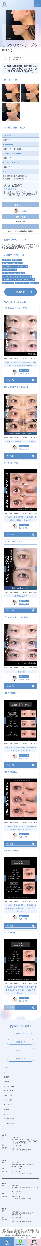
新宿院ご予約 (20, 1033)
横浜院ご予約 (20, 1059)
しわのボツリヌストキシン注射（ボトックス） (17, 280)
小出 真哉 (24, 211)
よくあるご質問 (9, 1086)
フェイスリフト (21, 283)
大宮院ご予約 (20, 1050)
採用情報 (7, 1109)
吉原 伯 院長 (23, 528)
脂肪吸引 (16, 260)
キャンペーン (8, 1105)
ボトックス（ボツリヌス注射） (12, 273)
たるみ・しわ (7, 283)
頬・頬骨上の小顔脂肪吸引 (11, 263)
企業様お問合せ (9, 1119)
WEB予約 (20, 291)
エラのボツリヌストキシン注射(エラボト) (16, 276)
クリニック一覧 (9, 1091)
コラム (6, 1114)
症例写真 (7, 1077)
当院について (8, 1095)
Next (36, 335)
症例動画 (7, 1081)
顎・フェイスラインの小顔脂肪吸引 (14, 266)
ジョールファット (8, 270)
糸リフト (33, 283)
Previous (5, 335)
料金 (5, 1072)
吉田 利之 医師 (24, 449)
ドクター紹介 (8, 1100)
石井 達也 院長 (24, 373)
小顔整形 (5, 260)
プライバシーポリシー (11, 1123)
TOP (5, 1067)
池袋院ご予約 (20, 1042)
